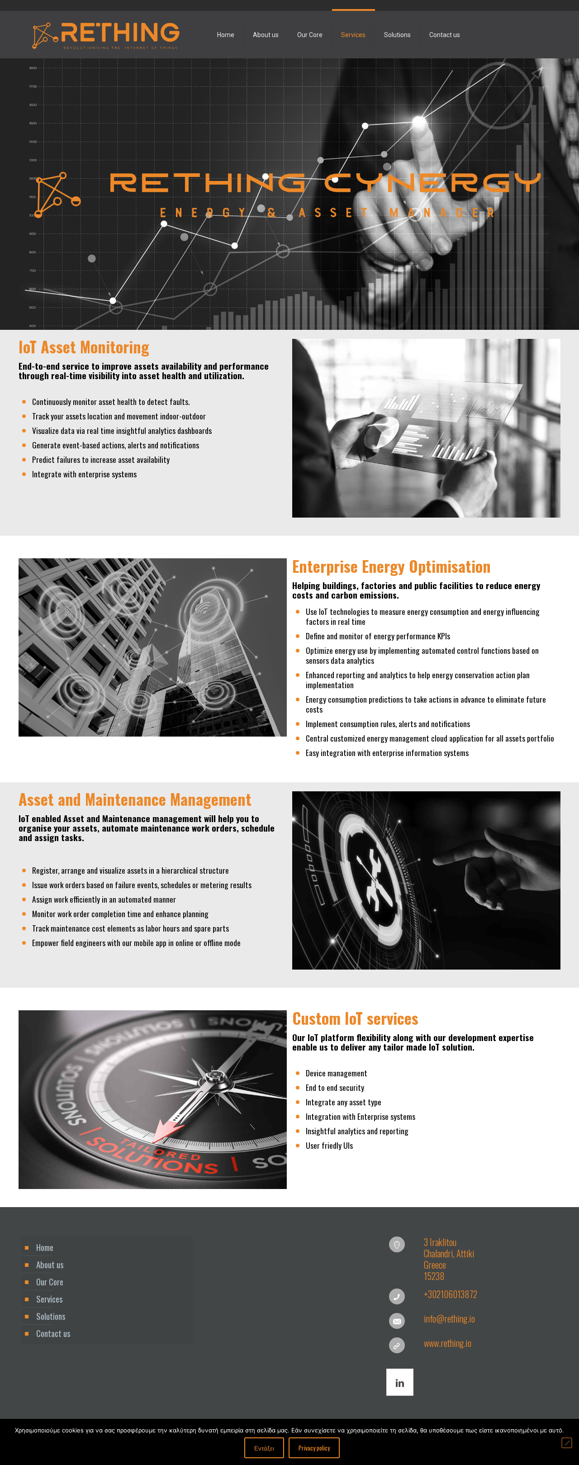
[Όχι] (566, 1442)
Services (49, 1298)
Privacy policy (314, 1447)
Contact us (53, 1333)
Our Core (49, 1281)
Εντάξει (264, 1447)
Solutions (51, 1315)
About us (50, 1264)
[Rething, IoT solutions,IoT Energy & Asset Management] (105, 34)
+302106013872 (450, 1294)
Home (44, 1247)
